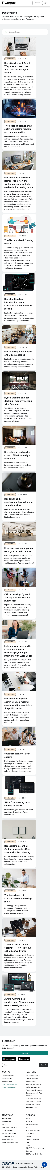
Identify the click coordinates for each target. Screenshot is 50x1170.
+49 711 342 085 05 (9, 1084)
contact (37, 3)
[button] (46, 3)
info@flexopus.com (9, 1087)
